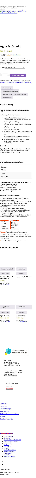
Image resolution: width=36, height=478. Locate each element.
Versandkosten (16, 54)
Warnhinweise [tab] (7, 97)
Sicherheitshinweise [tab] (20, 94)
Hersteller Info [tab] (7, 94)
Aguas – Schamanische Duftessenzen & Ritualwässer (15, 82)
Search (3, 10)
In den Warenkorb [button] (7, 269)
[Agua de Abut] (24, 295)
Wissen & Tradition (9, 456)
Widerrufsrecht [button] (4, 411)
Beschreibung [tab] (7, 88)
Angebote (6, 455)
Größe (3, 67)
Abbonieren (9, 388)
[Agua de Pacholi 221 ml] (24, 258)
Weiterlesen (21, 269)
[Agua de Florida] (7, 295)
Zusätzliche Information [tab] (10, 91)
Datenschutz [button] (3, 406)
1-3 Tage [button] (8, 55)
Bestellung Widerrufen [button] (6, 419)
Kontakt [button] (2, 416)
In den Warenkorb (18, 75)
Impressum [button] (3, 403)
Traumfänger (7, 453)
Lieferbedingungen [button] (5, 409)
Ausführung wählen (5, 307)
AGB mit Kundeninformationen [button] (9, 414)
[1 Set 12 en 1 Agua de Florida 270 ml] (7, 258)
